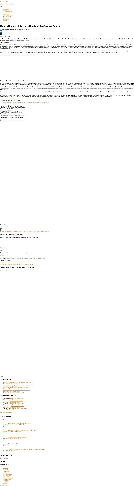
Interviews (5, 10)
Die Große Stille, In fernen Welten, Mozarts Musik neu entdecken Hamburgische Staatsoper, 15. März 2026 (20, 431)
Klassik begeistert (4, 1)
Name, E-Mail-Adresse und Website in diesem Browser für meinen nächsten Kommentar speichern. (24, 258)
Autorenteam (6, 19)
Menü (2, 6)
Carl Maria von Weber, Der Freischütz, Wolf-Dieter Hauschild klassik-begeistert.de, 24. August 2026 (16, 390)
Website (1, 255)
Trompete (47, 231)
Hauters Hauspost (17, 231)
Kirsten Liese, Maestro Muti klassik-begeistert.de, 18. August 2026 (13, 399)
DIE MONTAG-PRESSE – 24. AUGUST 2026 (13, 392)
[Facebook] (67, 31)
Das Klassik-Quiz (7, 16)
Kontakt (4, 466)
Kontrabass (41, 231)
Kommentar (3, 247)
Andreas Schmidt (4, 231)
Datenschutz (5, 468)
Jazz (38, 231)
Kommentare (6, 17)
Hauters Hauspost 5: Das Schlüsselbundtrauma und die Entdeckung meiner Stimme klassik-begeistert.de (26, 102)
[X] (67, 34)
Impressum (5, 469)
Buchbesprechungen (7, 12)
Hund (35, 231)
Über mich (5, 20)
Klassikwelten (6, 14)
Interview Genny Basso (13, 443)
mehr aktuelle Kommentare (6, 412)
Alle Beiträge (6, 9)
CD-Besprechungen (7, 11)
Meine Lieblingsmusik (8, 15)
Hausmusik (30, 231)
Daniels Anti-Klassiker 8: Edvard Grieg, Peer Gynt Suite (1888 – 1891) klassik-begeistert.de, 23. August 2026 (18, 383)
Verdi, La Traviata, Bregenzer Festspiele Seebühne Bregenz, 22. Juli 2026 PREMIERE (14, 437)
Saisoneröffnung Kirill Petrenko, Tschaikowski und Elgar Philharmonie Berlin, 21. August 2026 (15, 388)
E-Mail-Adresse (4, 252)
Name (1, 250)
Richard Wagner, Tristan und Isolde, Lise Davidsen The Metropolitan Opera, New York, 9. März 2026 (17, 424)
